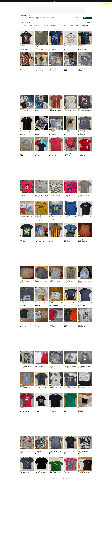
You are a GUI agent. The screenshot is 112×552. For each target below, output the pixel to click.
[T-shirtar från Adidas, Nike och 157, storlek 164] (41, 144)
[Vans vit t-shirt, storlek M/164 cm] (41, 294)
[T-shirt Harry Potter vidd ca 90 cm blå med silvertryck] (56, 38)
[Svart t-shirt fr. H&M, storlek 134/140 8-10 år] (41, 464)
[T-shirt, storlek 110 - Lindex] (85, 442)
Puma (67, 301)
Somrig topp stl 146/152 (24, 281)
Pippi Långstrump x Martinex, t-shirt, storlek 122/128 (26, 409)
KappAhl (54, 130)
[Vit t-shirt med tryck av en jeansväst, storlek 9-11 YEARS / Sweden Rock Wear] (41, 442)
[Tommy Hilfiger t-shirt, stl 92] (70, 400)
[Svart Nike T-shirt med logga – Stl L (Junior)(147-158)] (85, 208)
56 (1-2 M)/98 (22, 151)
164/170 (50, 322)
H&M (82, 237)
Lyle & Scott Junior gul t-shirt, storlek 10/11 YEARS (55, 239)
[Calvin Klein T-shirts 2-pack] (85, 464)
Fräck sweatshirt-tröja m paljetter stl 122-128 (84, 324)
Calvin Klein (82, 471)
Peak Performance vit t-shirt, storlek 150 (84, 409)
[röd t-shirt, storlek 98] (85, 144)
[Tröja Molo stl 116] (56, 357)
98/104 (36, 237)
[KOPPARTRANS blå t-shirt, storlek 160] (41, 379)
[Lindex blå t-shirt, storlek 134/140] (70, 208)
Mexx (82, 365)
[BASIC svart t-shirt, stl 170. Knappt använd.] (27, 123)
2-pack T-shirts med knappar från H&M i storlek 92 (55, 302)
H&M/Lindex (40, 237)
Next (53, 322)
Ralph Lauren (69, 194)
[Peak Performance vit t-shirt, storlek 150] (85, 400)
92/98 (21, 215)
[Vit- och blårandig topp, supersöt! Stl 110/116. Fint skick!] (56, 123)
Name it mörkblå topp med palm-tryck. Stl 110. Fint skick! (84, 110)
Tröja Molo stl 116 (52, 366)
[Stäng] (111, 1)
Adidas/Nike (39, 151)
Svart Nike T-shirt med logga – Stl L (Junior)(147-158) (85, 216)
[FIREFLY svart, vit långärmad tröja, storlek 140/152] (85, 272)
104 (79, 130)
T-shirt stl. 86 (66, 472)
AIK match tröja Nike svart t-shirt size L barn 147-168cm (84, 46)
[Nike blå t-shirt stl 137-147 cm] (85, 59)
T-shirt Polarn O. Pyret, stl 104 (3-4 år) (56, 153)
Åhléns (68, 280)
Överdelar (23, 22)
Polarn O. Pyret (83, 130)
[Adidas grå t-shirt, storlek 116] (27, 379)
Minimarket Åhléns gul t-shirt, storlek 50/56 (40, 217)
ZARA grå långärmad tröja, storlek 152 (41, 281)
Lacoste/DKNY (51, 386)
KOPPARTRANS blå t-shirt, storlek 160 (41, 387)
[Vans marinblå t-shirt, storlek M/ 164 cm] (27, 294)
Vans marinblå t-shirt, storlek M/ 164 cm (26, 302)
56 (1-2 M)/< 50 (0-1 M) (38, 215)
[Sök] (65, 4)
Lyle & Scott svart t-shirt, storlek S (85, 302)
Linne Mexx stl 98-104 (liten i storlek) (84, 366)
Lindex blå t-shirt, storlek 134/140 (70, 216)
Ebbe (37, 365)
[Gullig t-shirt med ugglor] (70, 272)
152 (35, 280)
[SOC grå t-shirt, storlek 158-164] (41, 38)
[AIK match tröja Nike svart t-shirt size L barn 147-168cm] (85, 38)
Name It (24, 45)
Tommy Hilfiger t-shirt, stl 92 (69, 408)
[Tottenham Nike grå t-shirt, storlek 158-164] (56, 442)
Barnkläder (22, 153)
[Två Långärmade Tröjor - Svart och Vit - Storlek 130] (85, 379)
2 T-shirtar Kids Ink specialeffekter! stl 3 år (70, 366)
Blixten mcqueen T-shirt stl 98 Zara (27, 451)
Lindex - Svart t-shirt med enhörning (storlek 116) (40, 409)
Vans (23, 301)
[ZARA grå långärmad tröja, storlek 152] (41, 272)
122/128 (21, 45)
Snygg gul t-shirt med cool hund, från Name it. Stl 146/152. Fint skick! (70, 131)
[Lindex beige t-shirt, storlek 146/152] (85, 186)
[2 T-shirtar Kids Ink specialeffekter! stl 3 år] (70, 357)
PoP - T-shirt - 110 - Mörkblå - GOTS (55, 409)
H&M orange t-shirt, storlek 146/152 (83, 239)
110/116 (50, 130)
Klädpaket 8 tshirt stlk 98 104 (40, 239)
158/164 (36, 45)
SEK (82, 3)
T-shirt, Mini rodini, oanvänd (54, 472)
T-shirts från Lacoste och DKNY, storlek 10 (55, 387)
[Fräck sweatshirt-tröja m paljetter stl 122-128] (85, 315)
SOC (39, 45)
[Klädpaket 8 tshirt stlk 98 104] (41, 230)
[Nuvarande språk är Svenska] (79, 4)
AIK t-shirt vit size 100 (39, 68)
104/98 (79, 365)
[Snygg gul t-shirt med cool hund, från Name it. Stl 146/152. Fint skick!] (70, 123)
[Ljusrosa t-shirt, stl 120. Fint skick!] (70, 102)
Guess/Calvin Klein (67, 386)
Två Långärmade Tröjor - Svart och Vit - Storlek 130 (85, 387)
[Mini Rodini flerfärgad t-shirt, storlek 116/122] (70, 38)
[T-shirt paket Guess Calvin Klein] (70, 379)
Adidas (23, 386)
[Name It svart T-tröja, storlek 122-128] (27, 38)
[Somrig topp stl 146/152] (27, 272)
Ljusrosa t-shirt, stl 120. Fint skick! (70, 110)
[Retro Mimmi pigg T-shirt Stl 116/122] (27, 186)
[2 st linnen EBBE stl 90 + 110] (41, 357)
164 (35, 151)
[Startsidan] (11, 4)
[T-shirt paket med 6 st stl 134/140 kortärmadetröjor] (41, 102)
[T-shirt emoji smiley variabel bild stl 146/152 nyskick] (27, 357)
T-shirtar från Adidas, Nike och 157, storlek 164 (41, 153)
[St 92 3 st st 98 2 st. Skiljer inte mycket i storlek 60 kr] (27, 208)
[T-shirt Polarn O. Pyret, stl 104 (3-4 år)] (56, 144)
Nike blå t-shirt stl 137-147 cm (84, 68)
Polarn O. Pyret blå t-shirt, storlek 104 (84, 131)
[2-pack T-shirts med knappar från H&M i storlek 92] (56, 294)
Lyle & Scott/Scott (83, 301)
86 (64, 471)
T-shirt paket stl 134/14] (24, 110)
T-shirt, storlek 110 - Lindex (83, 451)
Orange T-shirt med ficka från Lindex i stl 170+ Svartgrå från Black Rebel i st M (69, 324)
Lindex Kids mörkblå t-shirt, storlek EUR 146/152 (70, 451)
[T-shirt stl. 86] (70, 464)
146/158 (79, 215)
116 (49, 365)
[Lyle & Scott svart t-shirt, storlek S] (85, 294)
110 (78, 109)
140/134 (65, 215)
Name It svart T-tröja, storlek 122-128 (26, 46)
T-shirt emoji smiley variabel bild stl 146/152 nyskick (27, 366)
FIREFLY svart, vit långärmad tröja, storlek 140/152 (85, 281)
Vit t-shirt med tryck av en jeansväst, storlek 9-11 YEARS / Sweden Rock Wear (41, 451)
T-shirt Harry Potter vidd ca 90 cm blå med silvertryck (56, 46)
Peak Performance (83, 407)
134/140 (21, 109)
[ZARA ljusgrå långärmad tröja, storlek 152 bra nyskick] (56, 272)
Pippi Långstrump (26, 407)
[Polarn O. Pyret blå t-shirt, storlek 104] (85, 123)
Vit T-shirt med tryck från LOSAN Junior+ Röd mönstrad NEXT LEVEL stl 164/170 (56, 324)
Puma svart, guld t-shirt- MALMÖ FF (70, 302)
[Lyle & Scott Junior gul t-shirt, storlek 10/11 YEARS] (56, 230)
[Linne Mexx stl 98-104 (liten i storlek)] (85, 357)
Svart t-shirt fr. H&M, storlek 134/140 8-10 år (40, 472)
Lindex (39, 130)
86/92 (50, 301)
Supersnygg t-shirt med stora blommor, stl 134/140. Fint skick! (41, 131)
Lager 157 (69, 109)
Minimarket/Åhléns (38, 216)
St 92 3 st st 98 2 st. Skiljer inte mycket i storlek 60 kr (26, 216)
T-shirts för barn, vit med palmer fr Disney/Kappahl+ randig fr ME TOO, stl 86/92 (41, 324)
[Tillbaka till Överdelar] (20, 22)
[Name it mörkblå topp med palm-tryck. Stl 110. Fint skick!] (85, 102)
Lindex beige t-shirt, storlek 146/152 (83, 195)
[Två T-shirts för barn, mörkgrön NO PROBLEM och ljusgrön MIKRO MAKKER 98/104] (27, 315)
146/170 (79, 45)
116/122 (65, 45)
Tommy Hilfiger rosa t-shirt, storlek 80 (41, 195)
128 (79, 386)
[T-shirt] (27, 59)
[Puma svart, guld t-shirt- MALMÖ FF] (70, 294)
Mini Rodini (69, 45)
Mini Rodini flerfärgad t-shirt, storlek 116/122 (69, 46)
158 (35, 386)
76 (63, 478)
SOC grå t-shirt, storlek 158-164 (41, 46)
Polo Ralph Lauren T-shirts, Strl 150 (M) (70, 195)
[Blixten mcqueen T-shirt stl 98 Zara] (27, 442)
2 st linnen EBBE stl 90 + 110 (40, 366)
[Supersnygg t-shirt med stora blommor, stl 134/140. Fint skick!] (41, 123)
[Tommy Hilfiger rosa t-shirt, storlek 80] (41, 186)
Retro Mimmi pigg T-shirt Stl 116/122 (25, 195)
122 (64, 237)
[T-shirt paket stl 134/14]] (27, 102)
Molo (52, 365)
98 (64, 151)
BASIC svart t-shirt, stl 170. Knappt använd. (27, 131)
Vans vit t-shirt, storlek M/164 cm (41, 302)
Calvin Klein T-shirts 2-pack (83, 472)
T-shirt (21, 68)
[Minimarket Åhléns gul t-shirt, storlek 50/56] (41, 208)
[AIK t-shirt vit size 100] (41, 59)
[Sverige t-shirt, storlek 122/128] (56, 208)
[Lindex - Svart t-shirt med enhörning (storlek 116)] (41, 400)
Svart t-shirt (22, 239)
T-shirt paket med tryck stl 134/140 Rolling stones (70, 68)
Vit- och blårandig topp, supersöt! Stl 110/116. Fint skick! (55, 131)
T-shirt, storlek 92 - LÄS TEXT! (26, 472)
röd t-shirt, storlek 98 (82, 153)
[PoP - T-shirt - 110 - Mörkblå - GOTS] (56, 400)
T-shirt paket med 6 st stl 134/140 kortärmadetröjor (41, 110)
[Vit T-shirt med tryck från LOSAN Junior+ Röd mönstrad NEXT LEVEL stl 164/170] (56, 315)
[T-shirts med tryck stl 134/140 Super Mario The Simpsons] (56, 59)
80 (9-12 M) (36, 194)
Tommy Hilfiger (42, 194)
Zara (37, 280)
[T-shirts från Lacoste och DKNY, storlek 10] (56, 379)
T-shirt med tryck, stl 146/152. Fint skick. (56, 110)
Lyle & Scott (55, 237)
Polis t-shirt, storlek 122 (68, 239)
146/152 (50, 109)
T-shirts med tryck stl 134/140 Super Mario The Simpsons (55, 68)
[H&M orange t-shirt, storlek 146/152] (85, 230)
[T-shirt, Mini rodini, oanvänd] (56, 464)
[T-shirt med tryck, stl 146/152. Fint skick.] (56, 102)
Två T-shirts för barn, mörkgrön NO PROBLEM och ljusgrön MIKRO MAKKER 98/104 (27, 324)
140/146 (36, 450)
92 (49, 194)
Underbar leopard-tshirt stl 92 (55, 195)
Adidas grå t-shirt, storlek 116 (25, 387)
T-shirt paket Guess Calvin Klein (70, 387)
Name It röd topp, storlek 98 (69, 153)
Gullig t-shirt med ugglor (68, 281)
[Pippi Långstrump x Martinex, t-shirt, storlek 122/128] (27, 400)
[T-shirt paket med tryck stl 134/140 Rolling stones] (70, 59)
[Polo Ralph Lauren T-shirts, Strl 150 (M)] (70, 186)
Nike (82, 45)
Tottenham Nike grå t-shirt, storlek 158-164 (56, 451)
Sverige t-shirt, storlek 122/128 (55, 216)
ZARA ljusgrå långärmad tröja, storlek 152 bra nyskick (54, 281)
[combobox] (44, 4)
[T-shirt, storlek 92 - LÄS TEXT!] (27, 464)
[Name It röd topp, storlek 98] (70, 144)
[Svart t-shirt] (27, 230)
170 (49, 45)
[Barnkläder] (27, 144)
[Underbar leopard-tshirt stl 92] (56, 186)
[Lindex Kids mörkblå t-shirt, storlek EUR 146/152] (70, 442)
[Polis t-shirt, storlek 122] (70, 230)
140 (64, 301)
